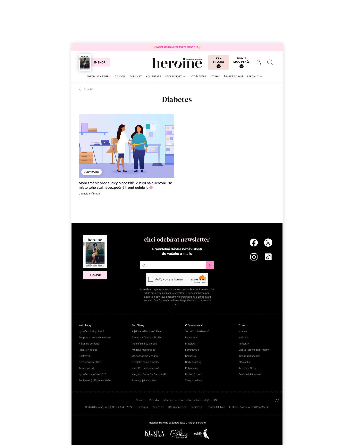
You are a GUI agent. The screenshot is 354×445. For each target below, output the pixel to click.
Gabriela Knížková (89, 193)
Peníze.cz (158, 407)
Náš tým (243, 337)
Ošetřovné (85, 355)
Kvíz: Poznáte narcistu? (145, 368)
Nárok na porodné (89, 343)
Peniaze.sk (197, 407)
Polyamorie (191, 368)
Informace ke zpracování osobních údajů (186, 400)
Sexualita (190, 355)
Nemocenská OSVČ (90, 362)
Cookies (140, 400)
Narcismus (191, 337)
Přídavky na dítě (88, 349)
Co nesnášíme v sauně (145, 355)
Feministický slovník (250, 374)
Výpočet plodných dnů (91, 331)
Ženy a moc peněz (241, 60)
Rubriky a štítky (247, 368)
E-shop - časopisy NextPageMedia (249, 407)
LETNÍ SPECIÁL (219, 60)
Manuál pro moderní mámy (253, 349)
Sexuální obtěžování (197, 331)
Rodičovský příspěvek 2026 (95, 380)
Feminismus (192, 349)
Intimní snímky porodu (144, 343)
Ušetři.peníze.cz (177, 407)
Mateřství (190, 343)
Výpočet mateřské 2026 (92, 374)
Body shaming (193, 362)
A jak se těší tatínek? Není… (147, 331)
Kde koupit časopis (249, 355)
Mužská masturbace (143, 349)
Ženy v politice (193, 380)
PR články (244, 362)
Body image (91, 171)
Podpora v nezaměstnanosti (95, 337)
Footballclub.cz (216, 407)
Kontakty (243, 343)
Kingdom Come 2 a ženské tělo (149, 374)
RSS (215, 400)
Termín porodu (87, 368)
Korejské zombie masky (145, 362)
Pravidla (154, 400)
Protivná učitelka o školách (147, 337)
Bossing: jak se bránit (144, 380)
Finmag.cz (142, 407)
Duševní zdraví (193, 374)
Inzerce (242, 331)
